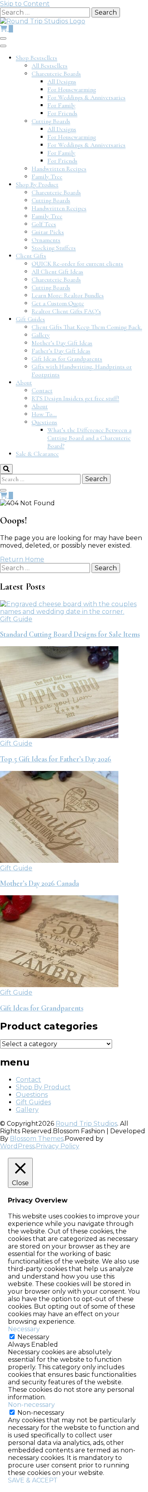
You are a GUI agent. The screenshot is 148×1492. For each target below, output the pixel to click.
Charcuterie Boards (56, 74)
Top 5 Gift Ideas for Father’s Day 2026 (55, 759)
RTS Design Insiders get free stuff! (75, 398)
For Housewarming (71, 89)
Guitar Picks (48, 232)
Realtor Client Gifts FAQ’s (66, 311)
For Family (61, 105)
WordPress (17, 1146)
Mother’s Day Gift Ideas (62, 343)
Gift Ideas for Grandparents (67, 359)
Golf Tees (44, 224)
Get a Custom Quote (58, 303)
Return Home (22, 559)
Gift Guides (30, 319)
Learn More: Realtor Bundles (68, 295)
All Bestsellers (49, 66)
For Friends (62, 113)
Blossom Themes (37, 1138)
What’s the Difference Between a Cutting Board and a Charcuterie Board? (89, 438)
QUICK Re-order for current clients (77, 264)
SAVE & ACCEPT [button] (33, 1480)
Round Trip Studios (86, 1123)
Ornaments (46, 240)
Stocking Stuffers (54, 248)
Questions (44, 422)
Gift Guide (16, 619)
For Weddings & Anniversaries (86, 97)
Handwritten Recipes (59, 169)
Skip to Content (25, 4)
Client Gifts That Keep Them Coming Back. (87, 327)
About (24, 382)
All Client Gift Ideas (57, 272)
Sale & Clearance (37, 454)
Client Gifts (31, 256)
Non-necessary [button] (31, 1404)
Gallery (41, 335)
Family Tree (47, 177)
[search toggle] (6, 469)
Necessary (33, 1337)
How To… (44, 414)
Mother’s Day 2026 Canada (39, 883)
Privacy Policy (57, 1146)
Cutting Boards (51, 121)
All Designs (61, 82)
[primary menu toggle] (3, 38)
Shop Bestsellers (36, 58)
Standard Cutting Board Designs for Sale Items (70, 634)
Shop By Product (37, 184)
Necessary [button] (24, 1329)
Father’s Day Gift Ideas (61, 351)
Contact (42, 390)
